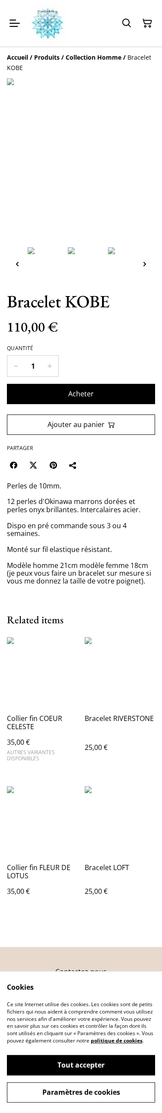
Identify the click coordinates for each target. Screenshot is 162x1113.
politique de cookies (117, 1040)
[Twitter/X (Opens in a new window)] (33, 465)
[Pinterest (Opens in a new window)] (53, 465)
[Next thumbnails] (144, 264)
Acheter (81, 394)
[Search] (126, 23)
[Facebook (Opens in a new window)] (13, 465)
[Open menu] (14, 23)
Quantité (20, 348)
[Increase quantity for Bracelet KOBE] (50, 366)
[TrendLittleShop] (48, 23)
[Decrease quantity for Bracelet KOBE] (16, 366)
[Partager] (73, 465)
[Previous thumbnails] (17, 264)
